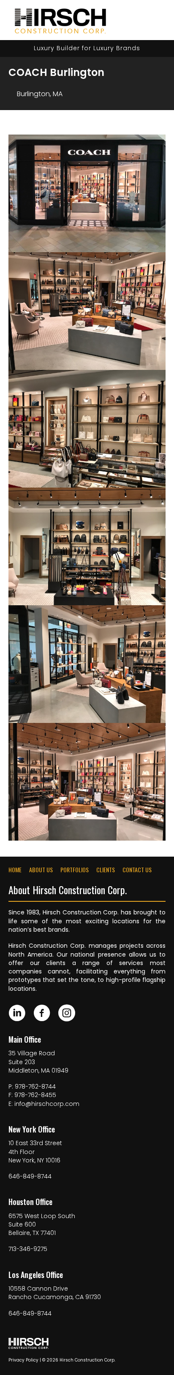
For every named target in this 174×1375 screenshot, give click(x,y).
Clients (105, 869)
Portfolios (74, 869)
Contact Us (137, 869)
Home (15, 869)
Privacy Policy (23, 1360)
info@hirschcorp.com (46, 1104)
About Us (41, 869)
